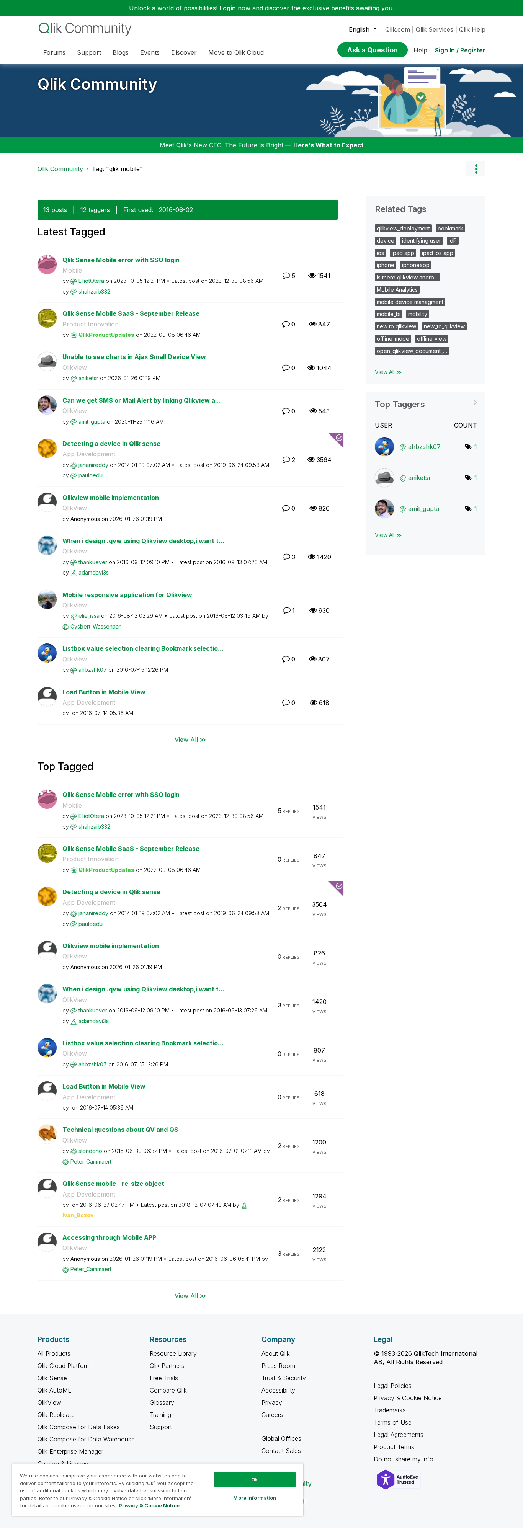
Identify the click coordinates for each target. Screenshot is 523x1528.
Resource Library (173, 1353)
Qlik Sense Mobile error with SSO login (121, 260)
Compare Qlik (168, 1390)
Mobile (72, 270)
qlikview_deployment (403, 228)
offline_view (431, 338)
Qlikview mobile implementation (110, 497)
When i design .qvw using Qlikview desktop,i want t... (143, 541)
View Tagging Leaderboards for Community (426, 401)
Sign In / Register (460, 50)
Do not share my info (404, 1459)
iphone (385, 265)
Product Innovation (90, 324)
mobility (417, 314)
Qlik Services (434, 29)
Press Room (278, 1366)
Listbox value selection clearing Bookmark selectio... (143, 648)
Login (227, 8)
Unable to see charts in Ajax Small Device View (134, 357)
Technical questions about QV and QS (120, 1129)
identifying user (421, 240)
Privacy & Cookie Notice (408, 1398)
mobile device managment (410, 302)
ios (380, 253)
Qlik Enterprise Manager (70, 1451)
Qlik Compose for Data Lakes (79, 1427)
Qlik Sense (52, 1378)
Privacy (272, 1402)
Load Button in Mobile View (103, 692)
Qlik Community (97, 84)
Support (161, 1427)
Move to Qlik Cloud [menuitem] (236, 52)
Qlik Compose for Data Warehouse (86, 1439)
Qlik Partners (167, 1366)
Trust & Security (284, 1378)
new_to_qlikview (444, 326)
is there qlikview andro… (407, 277)
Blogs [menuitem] (121, 52)
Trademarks (390, 1410)
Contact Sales (281, 1451)
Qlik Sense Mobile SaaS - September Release (130, 313)
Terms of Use (393, 1422)
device (385, 240)
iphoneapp (416, 265)
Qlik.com (397, 29)
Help (420, 50)
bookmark (450, 228)
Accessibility (278, 1390)
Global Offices (281, 1438)
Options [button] (475, 168)
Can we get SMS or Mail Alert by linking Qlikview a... (141, 400)
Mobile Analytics (397, 289)
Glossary (162, 1402)
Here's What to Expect (328, 145)
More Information (254, 1498)
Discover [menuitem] (184, 52)
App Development (88, 454)
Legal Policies (393, 1385)
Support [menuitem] (89, 52)
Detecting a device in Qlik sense (111, 443)
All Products (54, 1353)
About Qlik (276, 1353)
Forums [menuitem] (54, 52)
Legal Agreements (398, 1434)
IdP (453, 240)
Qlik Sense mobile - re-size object (113, 1183)
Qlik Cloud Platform (64, 1366)
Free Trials (164, 1378)
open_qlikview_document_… (412, 351)
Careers (272, 1415)
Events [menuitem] (150, 52)
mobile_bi (388, 314)
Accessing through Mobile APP (109, 1237)
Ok (254, 1479)
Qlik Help (472, 29)
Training (160, 1415)
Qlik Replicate (56, 1415)
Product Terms (394, 1447)
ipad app (403, 253)
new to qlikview (396, 326)
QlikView (74, 367)
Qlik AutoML (54, 1390)
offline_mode (393, 338)
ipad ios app (437, 253)
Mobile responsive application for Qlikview (127, 595)
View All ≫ (190, 739)
